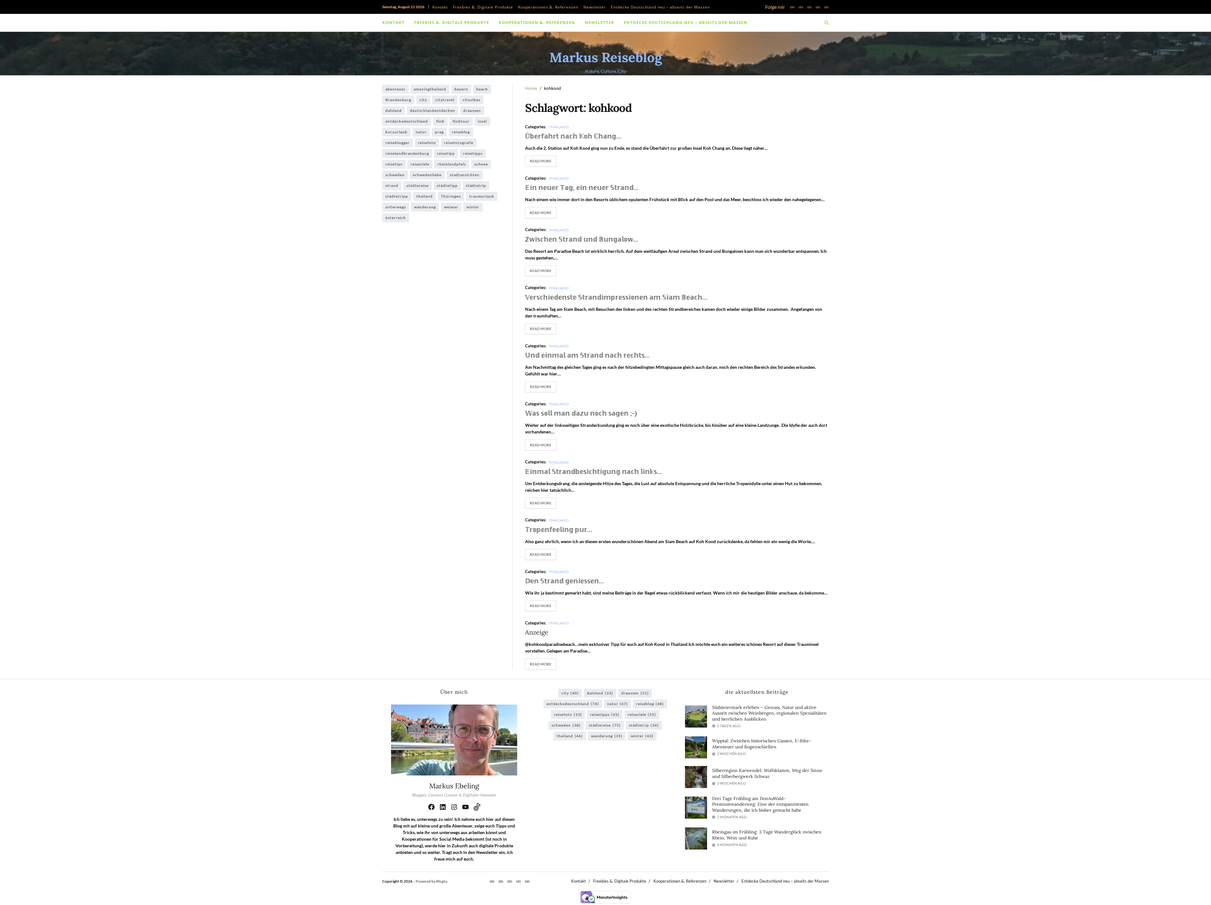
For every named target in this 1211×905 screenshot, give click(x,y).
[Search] (826, 22)
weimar (451, 207)
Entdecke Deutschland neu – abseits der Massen (660, 7)
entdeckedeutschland (406, 121)
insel (482, 121)
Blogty (441, 881)
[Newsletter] (818, 7)
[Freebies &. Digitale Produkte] (801, 7)
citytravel (444, 99)
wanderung (425, 207)
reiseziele (420, 164)
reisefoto (427, 142)
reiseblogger (397, 142)
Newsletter (594, 7)
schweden (395, 174)
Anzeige (536, 632)
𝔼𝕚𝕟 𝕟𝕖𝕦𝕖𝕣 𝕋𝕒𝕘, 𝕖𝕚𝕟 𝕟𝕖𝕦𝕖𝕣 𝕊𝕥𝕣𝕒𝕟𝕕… (582, 187)
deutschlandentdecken (432, 110)
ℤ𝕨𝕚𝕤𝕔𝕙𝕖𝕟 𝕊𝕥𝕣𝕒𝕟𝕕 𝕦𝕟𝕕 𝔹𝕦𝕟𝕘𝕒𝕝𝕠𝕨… (581, 239)
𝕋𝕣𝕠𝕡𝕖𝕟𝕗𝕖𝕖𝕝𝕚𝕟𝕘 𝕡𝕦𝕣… (558, 529)
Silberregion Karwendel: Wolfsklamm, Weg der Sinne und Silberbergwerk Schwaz (767, 773)
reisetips (393, 164)
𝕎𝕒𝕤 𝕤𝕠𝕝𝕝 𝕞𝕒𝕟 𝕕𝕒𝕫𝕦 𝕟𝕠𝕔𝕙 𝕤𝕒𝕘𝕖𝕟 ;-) (581, 413)
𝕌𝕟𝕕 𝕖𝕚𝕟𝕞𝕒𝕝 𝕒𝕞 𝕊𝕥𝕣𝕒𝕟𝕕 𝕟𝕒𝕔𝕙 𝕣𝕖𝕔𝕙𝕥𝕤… (587, 355)
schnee (481, 164)
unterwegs (395, 207)
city (423, 99)
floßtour (461, 121)
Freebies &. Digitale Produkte (483, 7)
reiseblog (461, 132)
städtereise (418, 185)
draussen (472, 110)
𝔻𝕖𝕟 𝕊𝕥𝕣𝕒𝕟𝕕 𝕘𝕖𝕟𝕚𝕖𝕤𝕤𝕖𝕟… (564, 581)
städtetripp (396, 196)
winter (472, 207)
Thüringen (451, 196)
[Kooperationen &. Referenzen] (809, 7)
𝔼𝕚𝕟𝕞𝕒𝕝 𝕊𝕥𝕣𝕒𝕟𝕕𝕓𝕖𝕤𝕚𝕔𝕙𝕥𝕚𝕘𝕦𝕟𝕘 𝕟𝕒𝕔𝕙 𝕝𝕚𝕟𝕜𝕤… (593, 471)
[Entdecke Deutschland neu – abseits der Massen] (826, 7)
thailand (424, 196)
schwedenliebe (427, 174)
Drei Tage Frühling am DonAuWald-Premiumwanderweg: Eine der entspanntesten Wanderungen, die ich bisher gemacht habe (760, 804)
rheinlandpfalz (451, 164)
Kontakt (440, 7)
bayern (461, 89)
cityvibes (471, 99)
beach (482, 89)
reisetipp (446, 153)
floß (440, 121)
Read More (540, 161)
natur (421, 132)
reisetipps (473, 153)
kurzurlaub (396, 132)
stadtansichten (464, 174)
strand (391, 185)
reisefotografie (458, 142)
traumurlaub (481, 196)
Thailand (559, 127)
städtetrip (476, 185)
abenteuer (395, 89)
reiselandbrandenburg (407, 153)
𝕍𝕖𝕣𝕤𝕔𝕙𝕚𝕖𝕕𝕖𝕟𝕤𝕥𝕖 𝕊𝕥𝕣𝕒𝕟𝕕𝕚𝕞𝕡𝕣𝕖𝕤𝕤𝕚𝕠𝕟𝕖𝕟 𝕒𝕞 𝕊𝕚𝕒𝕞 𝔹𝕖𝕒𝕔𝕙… (616, 297)
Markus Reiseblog (605, 57)
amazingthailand (430, 89)
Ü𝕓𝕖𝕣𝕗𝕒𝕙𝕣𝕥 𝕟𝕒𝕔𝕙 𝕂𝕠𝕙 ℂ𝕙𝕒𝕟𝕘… (573, 136)
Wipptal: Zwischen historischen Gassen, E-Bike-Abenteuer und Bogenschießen (761, 744)
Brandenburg (398, 99)
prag (439, 132)
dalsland (393, 110)
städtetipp (447, 185)
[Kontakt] (792, 7)
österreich (395, 217)
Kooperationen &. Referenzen (548, 7)
